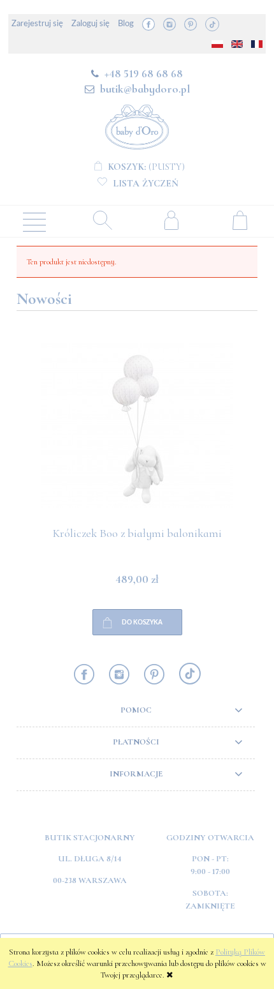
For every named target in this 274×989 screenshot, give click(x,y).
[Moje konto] (171, 220)
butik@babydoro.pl (145, 89)
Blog (126, 24)
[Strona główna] (137, 125)
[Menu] (34, 221)
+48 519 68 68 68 (144, 73)
